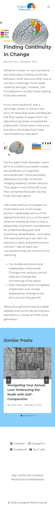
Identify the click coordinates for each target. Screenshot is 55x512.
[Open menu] (48, 6)
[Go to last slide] (8, 380)
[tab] (21, 415)
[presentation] (27, 363)
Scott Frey (12, 61)
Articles (9, 41)
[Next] (46, 380)
